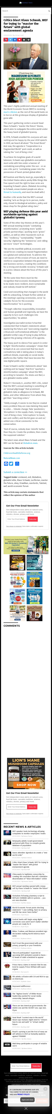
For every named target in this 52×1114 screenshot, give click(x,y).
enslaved (22, 477)
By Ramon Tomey (27, 836)
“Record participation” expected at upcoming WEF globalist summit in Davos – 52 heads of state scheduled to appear (29, 955)
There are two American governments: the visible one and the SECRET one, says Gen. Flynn (29, 1008)
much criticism (10, 112)
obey (16, 483)
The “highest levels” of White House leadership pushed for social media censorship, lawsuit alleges (27, 996)
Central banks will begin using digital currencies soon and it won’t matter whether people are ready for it (30, 921)
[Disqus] (26, 660)
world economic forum (18, 486)
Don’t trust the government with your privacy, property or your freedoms (27, 944)
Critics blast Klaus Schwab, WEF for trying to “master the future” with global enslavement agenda (30, 864)
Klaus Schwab (23, 480)
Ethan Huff (19, 35)
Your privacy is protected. (14, 526)
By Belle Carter (26, 981)
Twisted (42, 483)
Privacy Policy (23, 1094)
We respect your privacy (33, 1079)
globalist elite (10, 480)
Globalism (36, 477)
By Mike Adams (26, 903)
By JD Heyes (25, 915)
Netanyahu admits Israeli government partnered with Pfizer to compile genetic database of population (28, 843)
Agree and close (27, 1100)
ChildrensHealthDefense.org (17, 453)
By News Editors (27, 858)
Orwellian (23, 483)
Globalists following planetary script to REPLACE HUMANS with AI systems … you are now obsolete (28, 898)
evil (29, 477)
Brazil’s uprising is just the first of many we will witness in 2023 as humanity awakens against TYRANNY (29, 1034)
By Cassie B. (25, 972)
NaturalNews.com (12, 458)
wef (5, 486)
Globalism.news (30, 443)
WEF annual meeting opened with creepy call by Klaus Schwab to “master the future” (30, 887)
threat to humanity (12, 192)
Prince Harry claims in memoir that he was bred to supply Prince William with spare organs (29, 967)
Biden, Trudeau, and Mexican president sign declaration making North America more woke (29, 933)
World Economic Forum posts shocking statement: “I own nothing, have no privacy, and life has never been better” (29, 910)
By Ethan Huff (26, 848)
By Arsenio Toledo (27, 881)
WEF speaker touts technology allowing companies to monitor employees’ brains (29, 832)
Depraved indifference (21, 986)
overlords (33, 483)
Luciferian (35, 480)
